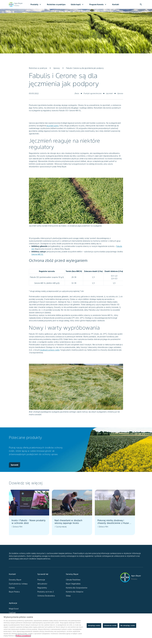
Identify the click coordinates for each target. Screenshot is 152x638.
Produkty (36, 4)
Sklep (68, 596)
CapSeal (12, 613)
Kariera (12, 588)
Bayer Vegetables (73, 584)
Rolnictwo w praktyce (56, 4)
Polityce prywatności (23, 636)
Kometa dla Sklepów (74, 592)
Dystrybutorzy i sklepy (18, 584)
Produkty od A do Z (45, 592)
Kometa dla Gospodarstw (76, 588)
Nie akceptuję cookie (127, 625)
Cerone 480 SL (37, 254)
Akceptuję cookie (94, 625)
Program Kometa (98, 4)
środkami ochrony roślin (50, 350)
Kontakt (115, 4)
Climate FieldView (73, 580)
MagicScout (14, 609)
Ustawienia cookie (110, 625)
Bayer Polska (14, 592)
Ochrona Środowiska (46, 596)
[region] (76, 625)
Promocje (41, 580)
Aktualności (42, 584)
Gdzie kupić (77, 4)
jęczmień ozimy (53, 126)
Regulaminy (42, 588)
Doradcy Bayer (15, 580)
